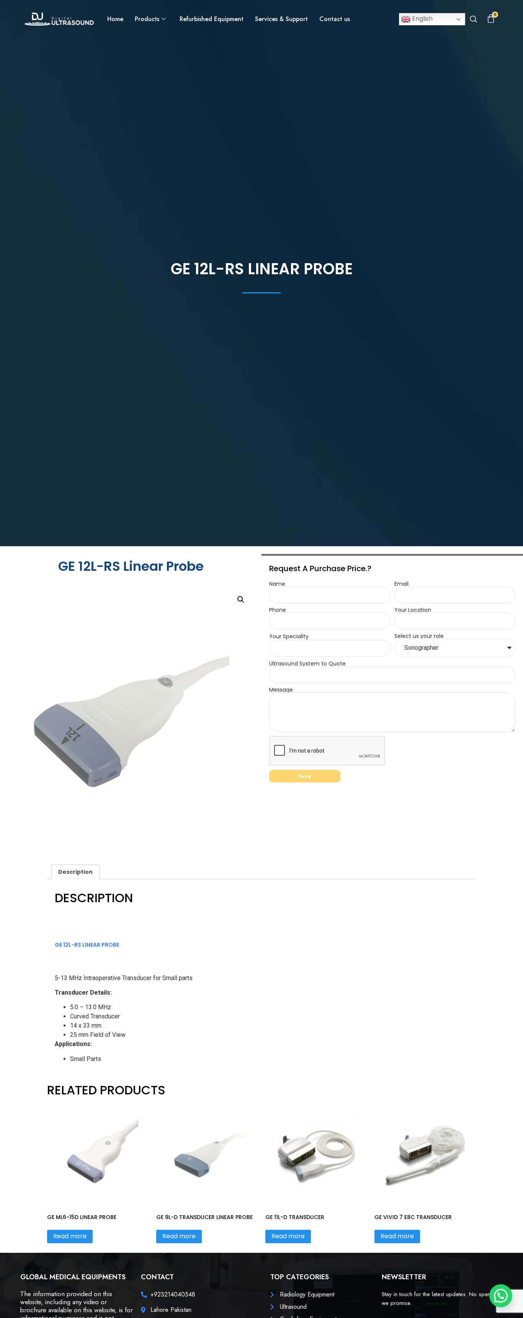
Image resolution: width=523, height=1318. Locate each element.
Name (277, 584)
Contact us (334, 19)
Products (147, 19)
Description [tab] (75, 872)
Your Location (412, 610)
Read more (70, 1236)
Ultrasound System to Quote (307, 663)
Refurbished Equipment (212, 19)
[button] (473, 19)
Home (115, 19)
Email (401, 584)
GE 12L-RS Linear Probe (87, 945)
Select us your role (419, 636)
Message (281, 689)
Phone (277, 610)
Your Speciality (289, 636)
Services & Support (281, 19)
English (421, 18)
